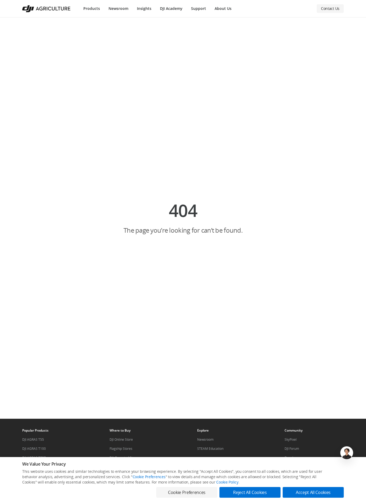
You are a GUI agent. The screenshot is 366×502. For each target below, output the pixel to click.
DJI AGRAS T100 (34, 448)
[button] (183, 218)
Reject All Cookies (250, 492)
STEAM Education (210, 448)
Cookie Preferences (149, 476)
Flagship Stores (121, 448)
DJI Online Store (121, 439)
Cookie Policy (227, 482)
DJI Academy (171, 8)
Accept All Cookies (313, 492)
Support (198, 8)
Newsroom (118, 8)
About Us (223, 8)
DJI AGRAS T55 (33, 439)
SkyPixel (291, 439)
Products (91, 8)
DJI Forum (292, 448)
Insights (144, 8)
